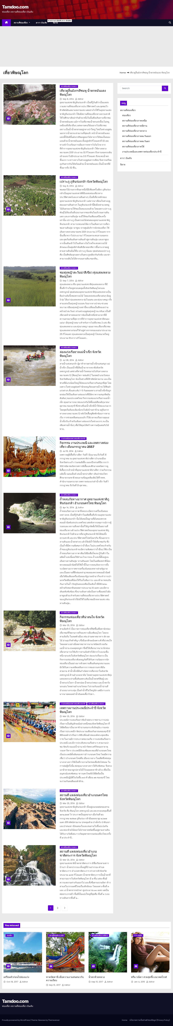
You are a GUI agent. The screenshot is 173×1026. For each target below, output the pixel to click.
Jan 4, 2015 (140, 981)
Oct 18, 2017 (12, 981)
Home (123, 72)
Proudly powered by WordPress (16, 1020)
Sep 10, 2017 (55, 985)
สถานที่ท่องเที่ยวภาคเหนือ (134, 120)
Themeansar (54, 1020)
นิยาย (55, 22)
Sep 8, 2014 (68, 99)
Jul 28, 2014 (69, 360)
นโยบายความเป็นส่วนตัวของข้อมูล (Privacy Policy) (149, 1020)
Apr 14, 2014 (69, 507)
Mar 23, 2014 (69, 625)
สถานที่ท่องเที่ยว (21, 22)
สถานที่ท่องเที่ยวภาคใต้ (133, 146)
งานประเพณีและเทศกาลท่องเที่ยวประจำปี (73, 439)
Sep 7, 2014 (68, 280)
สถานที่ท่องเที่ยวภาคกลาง (69, 86)
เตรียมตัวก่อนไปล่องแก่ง (16, 977)
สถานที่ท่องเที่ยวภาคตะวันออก (136, 136)
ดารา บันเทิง (43, 22)
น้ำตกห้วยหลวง (97, 977)
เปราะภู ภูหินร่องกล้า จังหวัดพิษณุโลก (84, 181)
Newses (41, 1020)
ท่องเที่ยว (126, 115)
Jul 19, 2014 (68, 451)
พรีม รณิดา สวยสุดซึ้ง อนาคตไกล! (149, 977)
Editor (80, 99)
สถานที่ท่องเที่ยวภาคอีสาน (134, 125)
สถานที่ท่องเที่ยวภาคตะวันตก (136, 141)
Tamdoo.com (15, 7)
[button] (170, 22)
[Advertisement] (86, 46)
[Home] (6, 22)
